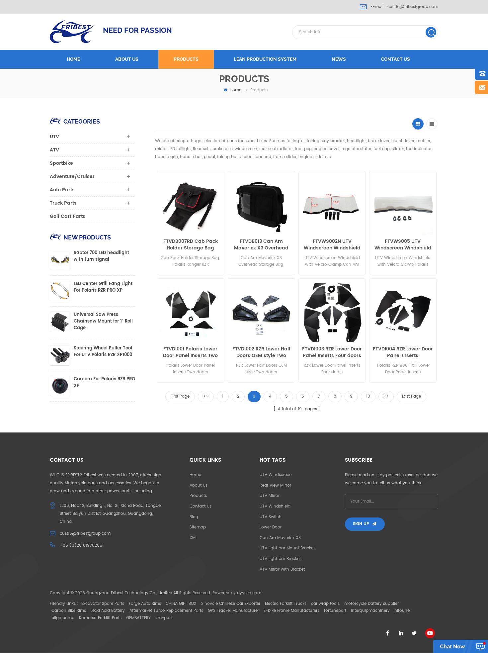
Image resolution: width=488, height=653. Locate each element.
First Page (180, 396)
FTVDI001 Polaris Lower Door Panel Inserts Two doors (190, 352)
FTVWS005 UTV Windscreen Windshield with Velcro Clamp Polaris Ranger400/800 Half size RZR (402, 244)
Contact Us (200, 506)
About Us (198, 485)
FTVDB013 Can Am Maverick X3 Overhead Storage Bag (261, 244)
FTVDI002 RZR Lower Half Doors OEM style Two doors (261, 352)
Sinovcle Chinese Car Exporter (230, 604)
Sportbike (61, 163)
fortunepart (335, 610)
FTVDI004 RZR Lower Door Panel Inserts (403, 352)
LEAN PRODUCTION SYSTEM (265, 59)
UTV (54, 136)
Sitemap (198, 527)
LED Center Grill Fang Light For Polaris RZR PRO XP (103, 287)
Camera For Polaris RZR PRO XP (104, 382)
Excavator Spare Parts (102, 604)
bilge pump (62, 618)
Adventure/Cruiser (72, 176)
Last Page (411, 396)
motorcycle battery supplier (371, 604)
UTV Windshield (275, 506)
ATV (54, 150)
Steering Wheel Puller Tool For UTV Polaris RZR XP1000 (103, 351)
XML (193, 538)
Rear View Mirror (275, 485)
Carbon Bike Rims (68, 610)
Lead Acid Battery (108, 610)
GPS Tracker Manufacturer (233, 610)
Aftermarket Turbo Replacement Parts (166, 610)
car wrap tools (325, 604)
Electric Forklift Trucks (285, 604)
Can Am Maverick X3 (280, 538)
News (339, 59)
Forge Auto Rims (145, 604)
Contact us (395, 59)
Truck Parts (63, 203)
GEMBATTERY (138, 618)
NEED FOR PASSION (137, 30)
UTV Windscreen (276, 475)
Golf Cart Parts (67, 216)
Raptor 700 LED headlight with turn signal (101, 256)
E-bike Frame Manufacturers (291, 610)
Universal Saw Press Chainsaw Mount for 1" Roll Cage (103, 321)
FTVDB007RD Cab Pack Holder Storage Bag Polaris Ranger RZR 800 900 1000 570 (190, 244)
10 (368, 396)
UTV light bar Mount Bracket (287, 548)
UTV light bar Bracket (280, 559)
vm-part (163, 618)
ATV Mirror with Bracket (282, 569)
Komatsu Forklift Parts (100, 618)
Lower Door (271, 527)
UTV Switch (271, 517)
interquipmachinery (370, 610)
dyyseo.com (249, 593)
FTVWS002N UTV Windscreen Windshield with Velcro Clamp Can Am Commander (332, 244)
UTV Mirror (270, 496)
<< (205, 396)
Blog (194, 517)
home (235, 90)
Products (186, 59)
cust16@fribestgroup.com (412, 7)
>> (386, 396)
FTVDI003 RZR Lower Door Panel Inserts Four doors (332, 352)
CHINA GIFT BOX (181, 604)
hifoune (402, 610)
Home (73, 59)
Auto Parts (62, 190)
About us (126, 59)
